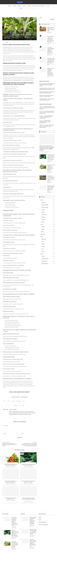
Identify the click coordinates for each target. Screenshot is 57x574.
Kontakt (40, 5)
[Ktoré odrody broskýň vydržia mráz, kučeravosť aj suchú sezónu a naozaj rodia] (28, 491)
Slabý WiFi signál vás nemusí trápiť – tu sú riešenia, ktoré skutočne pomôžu (33, 531)
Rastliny (48, 256)
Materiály (48, 246)
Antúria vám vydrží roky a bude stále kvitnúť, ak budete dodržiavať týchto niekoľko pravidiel (47, 84)
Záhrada (19, 5)
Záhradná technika (48, 258)
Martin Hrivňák (7, 37)
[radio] (16, 395)
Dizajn (24, 5)
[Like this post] (20, 405)
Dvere (48, 241)
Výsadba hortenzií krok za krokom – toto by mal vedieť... (28, 465)
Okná (48, 248)
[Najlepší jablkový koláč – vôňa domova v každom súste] (42, 29)
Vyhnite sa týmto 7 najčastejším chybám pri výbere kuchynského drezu (45, 121)
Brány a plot (48, 239)
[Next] (25, 2)
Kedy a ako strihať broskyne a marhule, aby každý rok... (11, 482)
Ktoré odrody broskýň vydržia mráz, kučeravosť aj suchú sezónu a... (28, 499)
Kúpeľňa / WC (48, 214)
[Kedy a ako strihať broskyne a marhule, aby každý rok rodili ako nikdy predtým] (10, 474)
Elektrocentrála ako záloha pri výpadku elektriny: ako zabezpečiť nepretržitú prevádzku (33, 520)
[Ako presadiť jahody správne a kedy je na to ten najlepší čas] (10, 491)
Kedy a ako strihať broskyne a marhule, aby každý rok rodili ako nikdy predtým (50, 167)
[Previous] (24, 2)
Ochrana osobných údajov (43, 524)
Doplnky (48, 226)
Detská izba (48, 202)
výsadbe (32, 147)
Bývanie (9, 5)
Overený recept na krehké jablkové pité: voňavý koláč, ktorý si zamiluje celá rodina (50, 39)
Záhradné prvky (48, 261)
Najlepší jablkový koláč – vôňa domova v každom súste (51, 29)
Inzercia (39, 519)
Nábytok (48, 229)
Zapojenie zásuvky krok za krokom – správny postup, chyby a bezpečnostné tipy (46, 126)
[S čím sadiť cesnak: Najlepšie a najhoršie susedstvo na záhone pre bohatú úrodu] (42, 49)
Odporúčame (34, 5)
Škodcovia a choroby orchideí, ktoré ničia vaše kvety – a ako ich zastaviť (50, 178)
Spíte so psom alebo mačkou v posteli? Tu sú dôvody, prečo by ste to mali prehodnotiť (46, 107)
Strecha (48, 251)
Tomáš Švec (41, 125)
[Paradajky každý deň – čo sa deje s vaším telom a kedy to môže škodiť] (42, 187)
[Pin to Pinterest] (24, 405)
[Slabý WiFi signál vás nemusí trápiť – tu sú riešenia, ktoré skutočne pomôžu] (25, 531)
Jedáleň (48, 209)
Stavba (14, 5)
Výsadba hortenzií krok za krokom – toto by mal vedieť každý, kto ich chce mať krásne (51, 157)
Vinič (9, 50)
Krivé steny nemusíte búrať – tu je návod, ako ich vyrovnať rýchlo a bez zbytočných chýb (46, 112)
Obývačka (48, 217)
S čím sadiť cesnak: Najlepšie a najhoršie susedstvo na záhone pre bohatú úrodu (50, 50)
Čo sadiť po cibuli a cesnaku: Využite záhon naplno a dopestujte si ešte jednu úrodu (51, 60)
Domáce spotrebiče (48, 204)
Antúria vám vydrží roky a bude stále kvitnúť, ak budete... (10, 465)
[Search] (46, 6)
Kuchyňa (48, 212)
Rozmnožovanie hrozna (7, 47)
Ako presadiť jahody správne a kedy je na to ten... (11, 498)
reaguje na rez (26, 50)
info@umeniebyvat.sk (42, 522)
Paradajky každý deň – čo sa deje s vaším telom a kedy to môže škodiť (50, 188)
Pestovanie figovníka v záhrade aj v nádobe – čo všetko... (28, 482)
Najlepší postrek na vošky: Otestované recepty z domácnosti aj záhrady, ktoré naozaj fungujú (50, 72)
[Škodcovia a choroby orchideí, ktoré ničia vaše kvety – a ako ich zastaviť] (42, 177)
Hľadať (40, 17)
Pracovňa (48, 219)
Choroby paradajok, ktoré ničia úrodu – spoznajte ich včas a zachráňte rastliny (46, 117)
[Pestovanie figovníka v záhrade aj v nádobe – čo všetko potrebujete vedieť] (28, 474)
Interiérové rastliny (48, 207)
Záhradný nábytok (48, 263)
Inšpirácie (29, 5)
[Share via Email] (25, 405)
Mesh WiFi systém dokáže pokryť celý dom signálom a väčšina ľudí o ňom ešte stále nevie (33, 543)
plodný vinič (12, 382)
